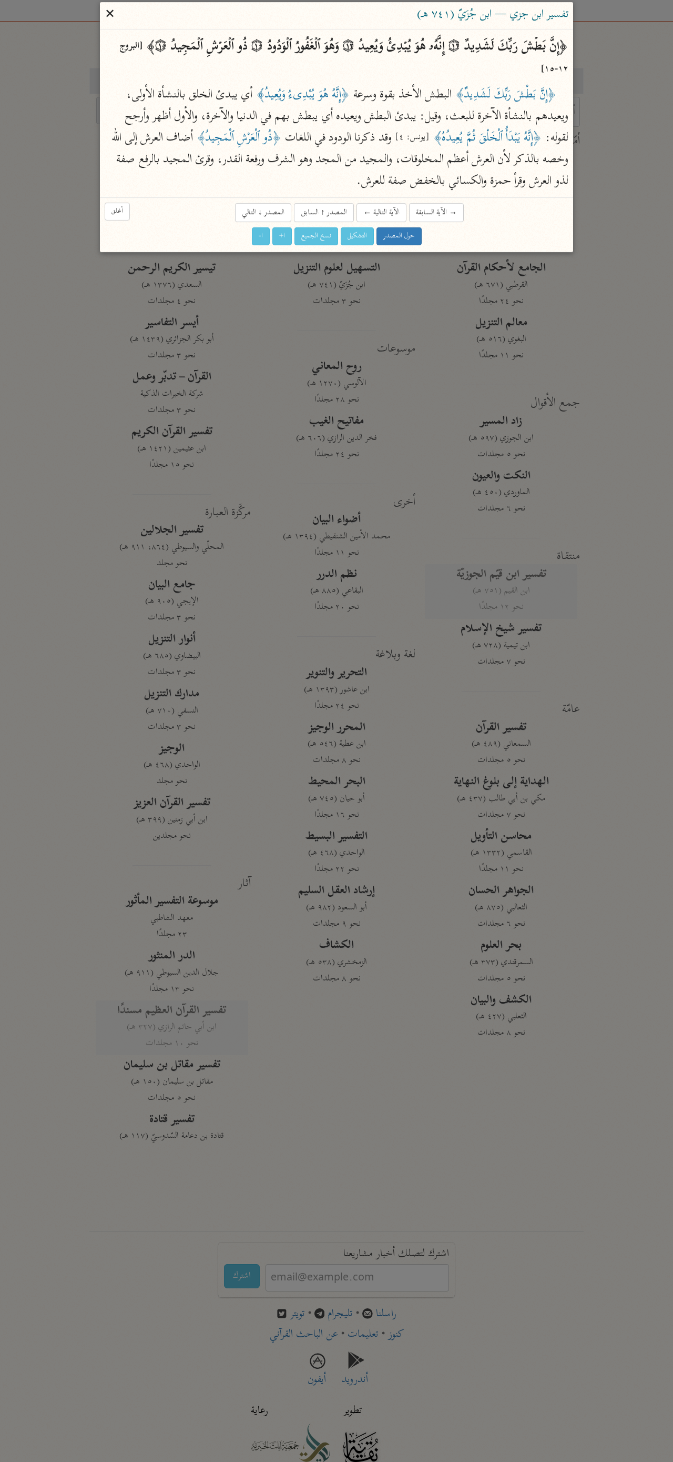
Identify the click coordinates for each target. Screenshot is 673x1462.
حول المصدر (399, 236)
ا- (261, 236)
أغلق (117, 211)
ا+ (282, 236)
